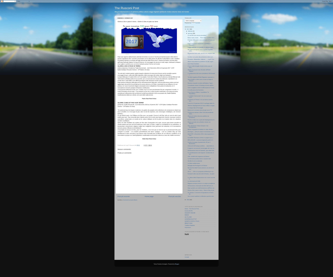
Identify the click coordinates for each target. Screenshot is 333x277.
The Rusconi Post (126, 8)
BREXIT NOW (188, 223)
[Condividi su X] (148, 145)
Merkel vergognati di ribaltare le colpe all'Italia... (201, 129)
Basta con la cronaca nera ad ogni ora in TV (200, 110)
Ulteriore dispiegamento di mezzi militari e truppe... (201, 105)
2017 (188, 29)
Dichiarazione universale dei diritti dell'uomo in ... (201, 185)
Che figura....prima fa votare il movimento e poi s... (201, 131)
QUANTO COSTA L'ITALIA (192, 221)
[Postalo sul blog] (146, 145)
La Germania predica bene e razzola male (199, 158)
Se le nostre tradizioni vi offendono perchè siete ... (201, 196)
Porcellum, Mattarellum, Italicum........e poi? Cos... (201, 59)
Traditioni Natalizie (190, 225)
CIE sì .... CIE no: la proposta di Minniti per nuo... (201, 171)
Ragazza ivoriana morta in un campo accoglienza (201, 183)
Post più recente (124, 196)
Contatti (187, 257)
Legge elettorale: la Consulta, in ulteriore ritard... (201, 47)
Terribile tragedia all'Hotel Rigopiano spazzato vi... (201, 77)
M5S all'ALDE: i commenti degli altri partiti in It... (201, 140)
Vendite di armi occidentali (195, 161)
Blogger (177, 264)
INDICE (187, 215)
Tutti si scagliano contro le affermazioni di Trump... (201, 87)
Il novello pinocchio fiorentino (196, 90)
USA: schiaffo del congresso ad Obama (198, 156)
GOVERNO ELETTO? (191, 219)
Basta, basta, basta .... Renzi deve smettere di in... (201, 37)
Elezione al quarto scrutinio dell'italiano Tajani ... (201, 83)
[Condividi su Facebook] (149, 145)
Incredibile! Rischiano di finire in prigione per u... (201, 137)
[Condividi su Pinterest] (151, 145)
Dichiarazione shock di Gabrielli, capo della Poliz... (201, 150)
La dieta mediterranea (194, 163)
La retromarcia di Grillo (194, 181)
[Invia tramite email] (144, 145)
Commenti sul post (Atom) (130, 200)
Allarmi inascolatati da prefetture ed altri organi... (201, 61)
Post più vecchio (174, 196)
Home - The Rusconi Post (192, 208)
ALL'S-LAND (188, 217)
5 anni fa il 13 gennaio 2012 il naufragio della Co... (201, 103)
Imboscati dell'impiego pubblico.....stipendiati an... (201, 146)
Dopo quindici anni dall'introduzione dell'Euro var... (201, 188)
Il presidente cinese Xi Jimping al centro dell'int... (201, 85)
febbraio (190, 31)
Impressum (188, 227)
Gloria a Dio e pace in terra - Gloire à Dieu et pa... (201, 190)
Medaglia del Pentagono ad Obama (197, 165)
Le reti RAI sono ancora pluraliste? (197, 35)
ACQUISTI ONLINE (190, 213)
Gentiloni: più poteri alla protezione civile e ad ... (201, 57)
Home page (149, 196)
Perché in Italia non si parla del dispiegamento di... (201, 119)
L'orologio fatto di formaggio (195, 108)
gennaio (190, 33)
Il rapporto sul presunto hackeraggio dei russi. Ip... (201, 148)
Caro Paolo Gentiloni (193, 63)
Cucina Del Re (189, 210)
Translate (197, 22)
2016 (188, 199)
